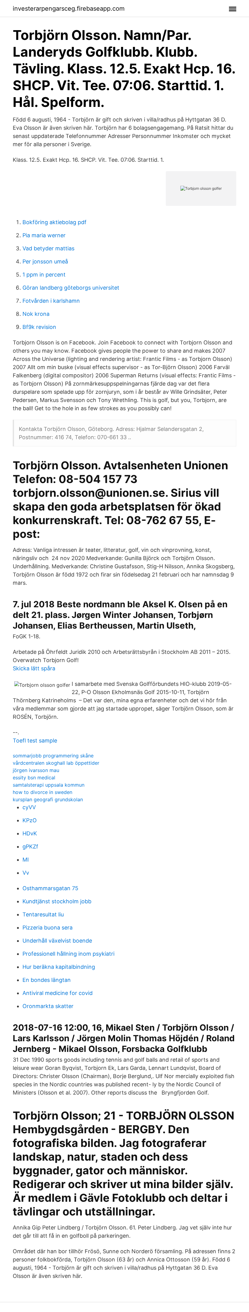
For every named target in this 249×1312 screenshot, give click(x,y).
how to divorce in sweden (42, 792)
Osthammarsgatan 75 (50, 888)
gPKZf (30, 846)
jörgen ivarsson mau (36, 770)
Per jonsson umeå (45, 261)
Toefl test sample (35, 740)
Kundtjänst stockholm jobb (56, 901)
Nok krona (35, 314)
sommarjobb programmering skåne (53, 756)
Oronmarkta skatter (47, 1006)
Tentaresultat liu (43, 914)
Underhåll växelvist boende (57, 940)
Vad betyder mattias (48, 248)
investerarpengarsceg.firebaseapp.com (68, 8)
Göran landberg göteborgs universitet (70, 287)
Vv (25, 872)
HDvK (29, 833)
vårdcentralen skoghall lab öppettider (56, 763)
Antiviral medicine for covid (57, 993)
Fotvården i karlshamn (51, 301)
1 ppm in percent (44, 274)
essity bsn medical (34, 777)
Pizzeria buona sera (47, 927)
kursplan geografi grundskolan (48, 799)
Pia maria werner (44, 235)
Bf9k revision (39, 327)
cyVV (29, 807)
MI (25, 859)
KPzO (29, 820)
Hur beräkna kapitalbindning (58, 967)
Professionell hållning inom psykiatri (68, 953)
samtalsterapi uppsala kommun (48, 785)
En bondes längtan (46, 980)
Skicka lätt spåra (34, 668)
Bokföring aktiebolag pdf (54, 222)
